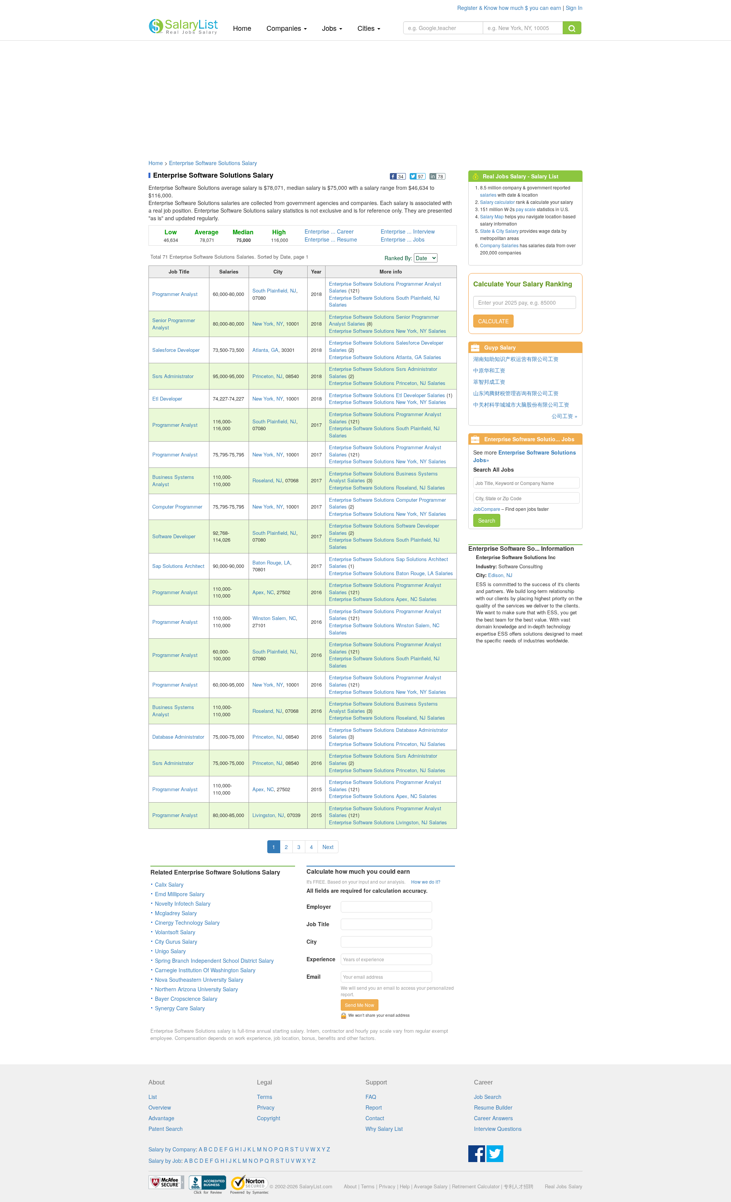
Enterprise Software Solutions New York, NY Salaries (387, 330)
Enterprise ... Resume (331, 239)
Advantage (161, 1118)
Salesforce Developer (176, 349)
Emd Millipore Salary (179, 894)
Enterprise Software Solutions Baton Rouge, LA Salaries (391, 573)
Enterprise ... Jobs (403, 239)
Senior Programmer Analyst (173, 323)
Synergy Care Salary (180, 1008)
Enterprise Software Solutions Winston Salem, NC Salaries (384, 629)
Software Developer (173, 536)
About (350, 1186)
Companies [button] (285, 28)
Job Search (487, 1096)
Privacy (266, 1107)
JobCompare (486, 509)
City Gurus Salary (176, 941)
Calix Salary (169, 884)
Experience (320, 959)
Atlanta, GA (265, 349)
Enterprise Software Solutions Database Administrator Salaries (388, 733)
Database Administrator (178, 736)
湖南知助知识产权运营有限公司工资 (516, 359)
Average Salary (431, 1186)
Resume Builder (493, 1107)
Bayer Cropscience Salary (186, 998)
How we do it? (426, 881)
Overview (159, 1107)
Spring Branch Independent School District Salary (214, 960)
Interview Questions (498, 1128)
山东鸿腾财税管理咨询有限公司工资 (516, 393)
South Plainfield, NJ (274, 290)
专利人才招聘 (518, 1186)
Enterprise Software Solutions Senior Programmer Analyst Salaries (384, 320)
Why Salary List (384, 1128)
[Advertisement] (365, 96)
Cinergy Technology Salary (187, 922)
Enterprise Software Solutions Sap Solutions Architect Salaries (388, 562)
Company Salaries (499, 245)
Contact (375, 1118)
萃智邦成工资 (489, 381)
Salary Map (492, 216)
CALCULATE (493, 321)
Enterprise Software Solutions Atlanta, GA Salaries (385, 357)
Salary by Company (172, 1149)
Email (313, 976)
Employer (318, 906)
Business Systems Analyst (173, 480)
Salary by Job (164, 1160)
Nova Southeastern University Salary (199, 979)
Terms (264, 1096)
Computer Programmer (177, 506)
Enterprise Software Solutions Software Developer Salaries (384, 529)
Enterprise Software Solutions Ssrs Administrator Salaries (383, 372)
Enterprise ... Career (329, 231)
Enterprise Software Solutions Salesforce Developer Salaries (386, 346)
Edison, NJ (500, 575)
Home (245, 27)
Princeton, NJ (267, 376)
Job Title (317, 924)
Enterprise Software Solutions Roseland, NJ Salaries (387, 487)
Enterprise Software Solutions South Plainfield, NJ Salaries (384, 301)
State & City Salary (499, 230)
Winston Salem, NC (274, 618)
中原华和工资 (489, 370)
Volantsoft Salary (175, 932)
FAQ (371, 1096)
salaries (488, 194)
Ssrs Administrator (172, 376)
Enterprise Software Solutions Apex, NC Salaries (383, 599)
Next (328, 847)
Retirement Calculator (476, 1186)
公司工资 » (565, 416)
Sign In (574, 7)
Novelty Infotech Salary (183, 903)
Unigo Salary (170, 951)
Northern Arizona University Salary (196, 989)
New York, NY (267, 323)
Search (486, 520)
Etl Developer (167, 398)
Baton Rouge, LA (271, 562)
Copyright (268, 1118)
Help (405, 1186)
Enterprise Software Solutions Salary (213, 163)
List (152, 1096)
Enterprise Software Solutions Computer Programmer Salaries (387, 503)
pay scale (526, 209)
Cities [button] (367, 28)
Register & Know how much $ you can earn (510, 7)
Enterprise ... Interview (408, 231)
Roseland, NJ (267, 480)
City (311, 941)
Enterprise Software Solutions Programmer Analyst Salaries (385, 287)
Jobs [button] (330, 28)
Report (374, 1107)
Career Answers (493, 1118)
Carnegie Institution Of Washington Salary (205, 970)
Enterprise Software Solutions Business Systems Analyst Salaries (383, 477)
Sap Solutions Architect (178, 565)
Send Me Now (359, 1005)
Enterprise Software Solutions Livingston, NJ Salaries (388, 822)
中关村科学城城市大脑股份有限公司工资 (521, 404)
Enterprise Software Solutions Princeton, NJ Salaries (387, 382)
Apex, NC (263, 592)
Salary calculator (497, 202)
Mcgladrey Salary (176, 913)
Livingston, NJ (268, 815)
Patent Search (165, 1128)
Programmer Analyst (175, 293)
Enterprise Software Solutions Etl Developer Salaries (388, 395)
